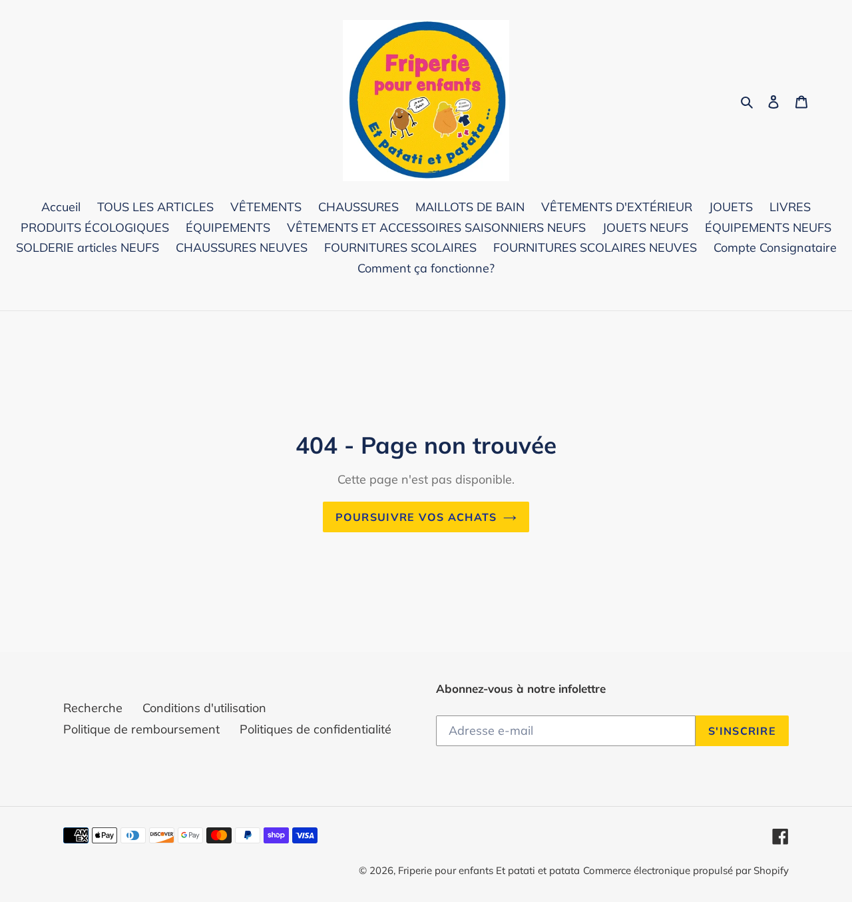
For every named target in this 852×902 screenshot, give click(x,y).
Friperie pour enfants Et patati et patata (489, 870)
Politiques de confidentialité (315, 729)
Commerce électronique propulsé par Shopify (686, 870)
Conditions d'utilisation (204, 707)
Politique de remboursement (141, 729)
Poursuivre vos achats (416, 517)
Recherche (92, 707)
